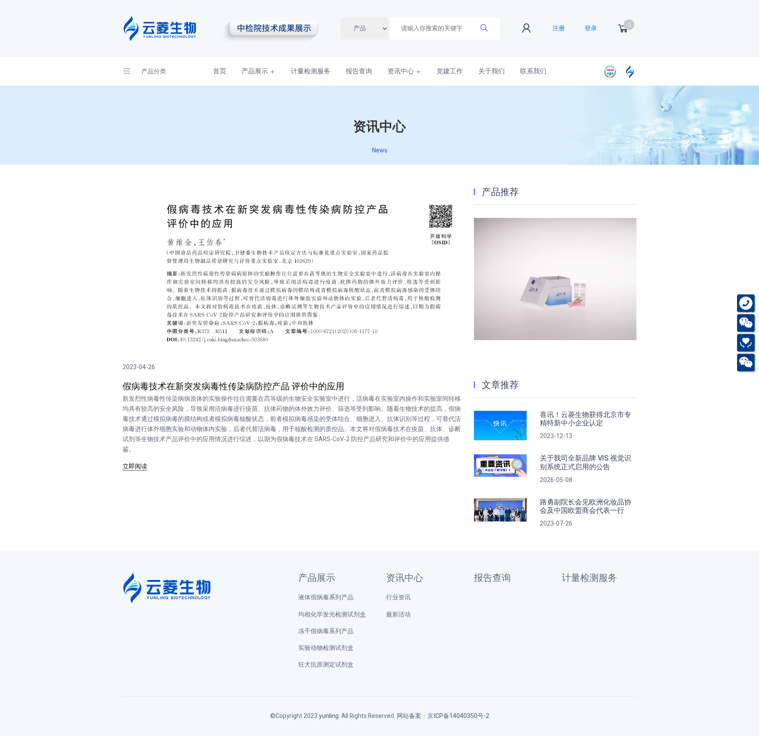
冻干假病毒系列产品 (326, 631)
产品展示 (255, 71)
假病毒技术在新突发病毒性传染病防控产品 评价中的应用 (233, 386)
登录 (591, 28)
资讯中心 (400, 71)
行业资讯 (398, 597)
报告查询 (359, 71)
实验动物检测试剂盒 (326, 648)
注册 (559, 28)
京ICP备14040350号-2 (458, 716)
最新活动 (398, 614)
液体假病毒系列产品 (326, 597)
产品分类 (153, 71)
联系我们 (533, 71)
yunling (329, 716)
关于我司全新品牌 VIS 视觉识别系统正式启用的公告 (585, 462)
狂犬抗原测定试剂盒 (326, 664)
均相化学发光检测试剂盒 (332, 614)
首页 (219, 71)
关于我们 (491, 71)
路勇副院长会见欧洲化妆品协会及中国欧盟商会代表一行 (585, 506)
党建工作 (450, 71)
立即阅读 (135, 467)
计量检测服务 (310, 71)
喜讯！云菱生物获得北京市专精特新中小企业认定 (585, 419)
